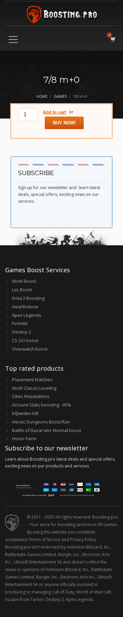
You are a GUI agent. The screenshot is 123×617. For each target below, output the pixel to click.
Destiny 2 (21, 332)
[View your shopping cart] (112, 38)
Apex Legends (26, 315)
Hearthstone (25, 307)
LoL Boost (22, 290)
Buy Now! (64, 122)
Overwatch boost (29, 349)
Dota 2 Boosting (28, 298)
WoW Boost (24, 281)
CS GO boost (25, 340)
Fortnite (20, 323)
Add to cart (54, 112)
